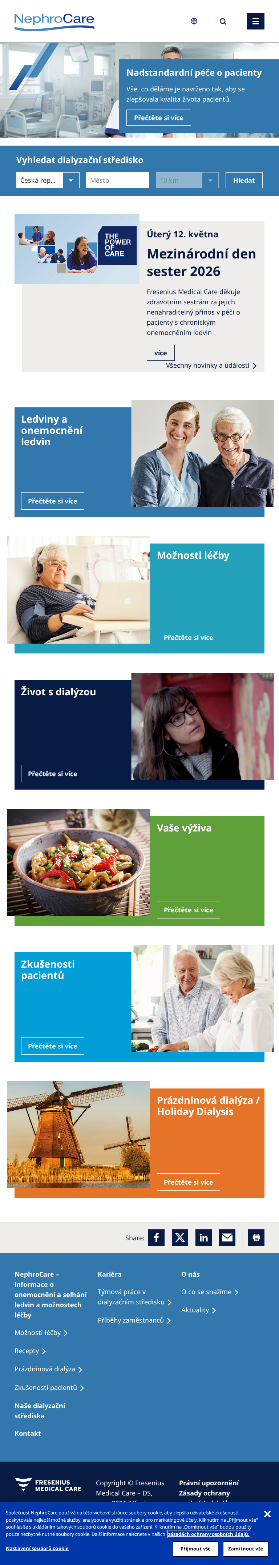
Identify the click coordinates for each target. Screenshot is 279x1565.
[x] (180, 1237)
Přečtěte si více (158, 117)
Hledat (244, 180)
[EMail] (227, 1237)
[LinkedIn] (203, 1237)
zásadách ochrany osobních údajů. (209, 1534)
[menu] (255, 21)
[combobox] (91, 180)
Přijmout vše (196, 1548)
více (160, 352)
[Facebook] (156, 1237)
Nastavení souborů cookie (37, 1548)
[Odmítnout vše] (267, 1514)
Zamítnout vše (245, 1548)
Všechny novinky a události (208, 365)
